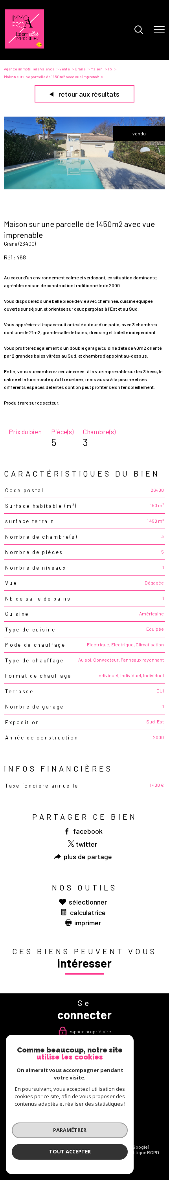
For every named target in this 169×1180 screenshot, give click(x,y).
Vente (64, 69)
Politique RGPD (143, 1152)
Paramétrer (69, 1129)
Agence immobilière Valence (29, 69)
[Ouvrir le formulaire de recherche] (138, 30)
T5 (110, 69)
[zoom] (84, 187)
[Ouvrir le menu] (159, 30)
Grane (80, 69)
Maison (96, 69)
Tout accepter (70, 1151)
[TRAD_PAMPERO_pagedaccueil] (24, 46)
